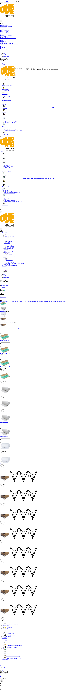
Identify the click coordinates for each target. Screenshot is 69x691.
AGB (1, 677)
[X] (1, 290)
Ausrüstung (32, 301)
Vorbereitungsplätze (62, 301)
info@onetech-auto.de (4, 57)
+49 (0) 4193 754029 (4, 49)
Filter (7, 259)
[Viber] (2, 290)
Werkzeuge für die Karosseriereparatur (48, 301)
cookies (7, 1)
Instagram (3, 64)
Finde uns (1, 665)
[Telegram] (4, 290)
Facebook (3, 63)
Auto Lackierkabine (9, 254)
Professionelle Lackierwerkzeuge (5, 301)
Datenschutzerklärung (4, 675)
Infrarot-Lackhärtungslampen (26, 301)
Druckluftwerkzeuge (9, 241)
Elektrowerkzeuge (8, 244)
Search (2, 680)
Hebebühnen (40, 301)
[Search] (1, 21)
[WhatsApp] (3, 290)
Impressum (2, 676)
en (0, 207)
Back (6, 234)
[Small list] (0, 330)
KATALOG (6, 235)
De (4, 272)
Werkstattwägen (36, 301)
